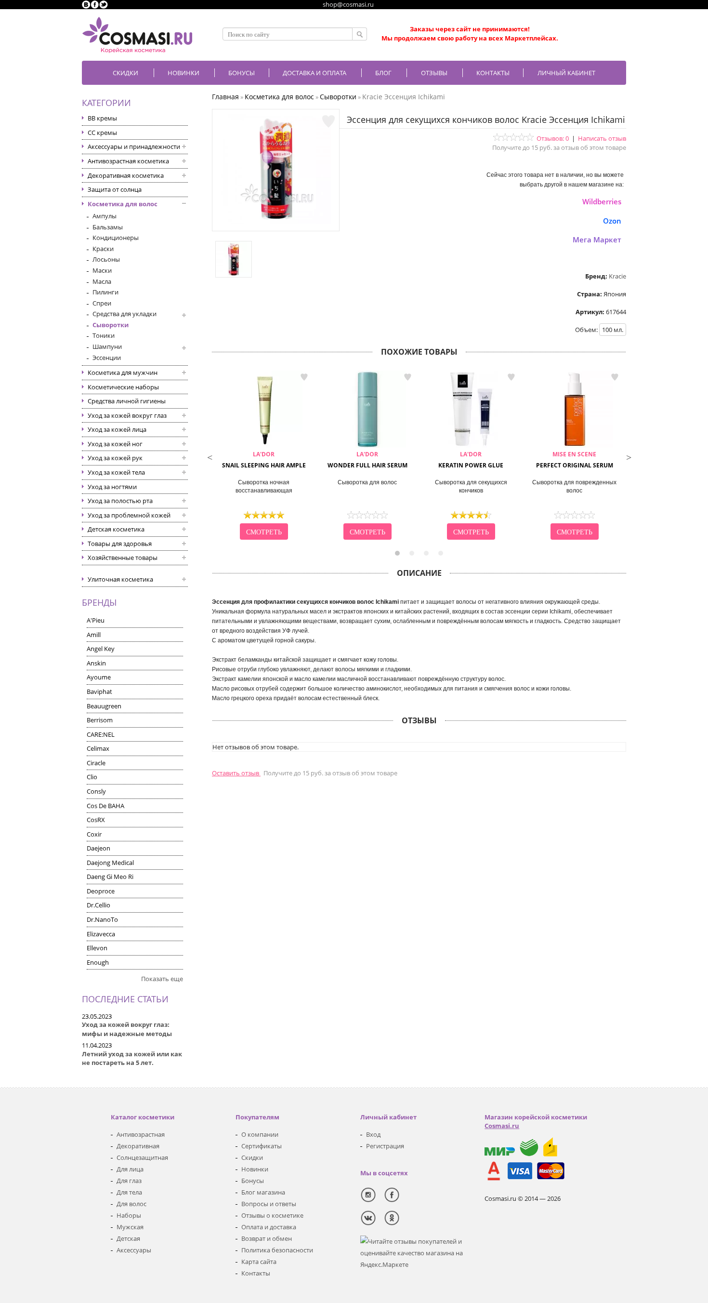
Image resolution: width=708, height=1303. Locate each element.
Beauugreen (104, 706)
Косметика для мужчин (122, 372)
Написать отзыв (602, 138)
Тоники (103, 335)
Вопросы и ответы (268, 1203)
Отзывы (434, 72)
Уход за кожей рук (115, 457)
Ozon (612, 221)
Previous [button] (209, 456)
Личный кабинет (566, 72)
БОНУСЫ (241, 72)
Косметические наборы (123, 387)
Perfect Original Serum (574, 459)
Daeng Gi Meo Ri (110, 876)
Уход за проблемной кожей (129, 515)
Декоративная (138, 1146)
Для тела (129, 1192)
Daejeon (98, 848)
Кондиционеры (115, 237)
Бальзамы (107, 227)
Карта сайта (258, 1261)
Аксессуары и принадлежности (134, 146)
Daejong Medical (110, 862)
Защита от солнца (115, 189)
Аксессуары (134, 1250)
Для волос (131, 1203)
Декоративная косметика (126, 175)
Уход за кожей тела (116, 472)
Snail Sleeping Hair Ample (264, 459)
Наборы (129, 1215)
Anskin (96, 663)
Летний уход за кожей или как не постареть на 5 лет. (132, 1058)
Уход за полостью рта (120, 500)
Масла (101, 281)
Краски (103, 248)
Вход (373, 1134)
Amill (94, 634)
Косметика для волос (122, 203)
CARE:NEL (101, 734)
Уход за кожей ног (115, 443)
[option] (264, 456)
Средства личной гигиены (127, 401)
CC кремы (102, 132)
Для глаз (129, 1180)
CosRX (96, 819)
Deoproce (101, 891)
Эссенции (106, 357)
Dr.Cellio (98, 905)
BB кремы (102, 118)
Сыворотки (110, 324)
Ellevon (97, 948)
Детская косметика (116, 529)
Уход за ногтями (112, 486)
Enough (98, 962)
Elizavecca (101, 934)
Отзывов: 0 (553, 138)
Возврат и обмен (266, 1238)
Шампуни (107, 346)
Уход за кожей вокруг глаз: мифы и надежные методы (127, 1029)
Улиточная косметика (120, 579)
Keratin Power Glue (470, 459)
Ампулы (104, 216)
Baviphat (99, 691)
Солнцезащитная (142, 1157)
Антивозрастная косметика (128, 161)
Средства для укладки (124, 313)
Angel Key (101, 648)
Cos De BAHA (105, 805)
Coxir (94, 834)
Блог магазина (263, 1192)
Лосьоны (106, 259)
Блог (383, 72)
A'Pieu (96, 620)
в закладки (304, 377)
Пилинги (105, 292)
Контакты (493, 72)
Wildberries (601, 201)
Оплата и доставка (268, 1227)
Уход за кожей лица (117, 429)
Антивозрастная (141, 1134)
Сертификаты (261, 1146)
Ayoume (99, 677)
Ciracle (96, 762)
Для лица (130, 1169)
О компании (259, 1134)
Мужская (130, 1227)
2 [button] (412, 553)
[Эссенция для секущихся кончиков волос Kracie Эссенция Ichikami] (276, 221)
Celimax (98, 748)
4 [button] (441, 553)
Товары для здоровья (120, 543)
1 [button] (397, 553)
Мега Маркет (597, 239)
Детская (128, 1238)
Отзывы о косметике (272, 1215)
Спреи (101, 303)
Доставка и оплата (314, 72)
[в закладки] (328, 121)
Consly (96, 791)
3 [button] (426, 553)
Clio (92, 776)
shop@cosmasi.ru (348, 4)
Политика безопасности (277, 1250)
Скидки (125, 72)
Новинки (183, 72)
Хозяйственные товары (122, 557)
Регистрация (385, 1146)
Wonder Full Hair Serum (367, 459)
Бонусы (252, 1180)
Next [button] (628, 456)
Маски (102, 270)
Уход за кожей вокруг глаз (127, 415)
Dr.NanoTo (102, 919)
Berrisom (100, 720)
